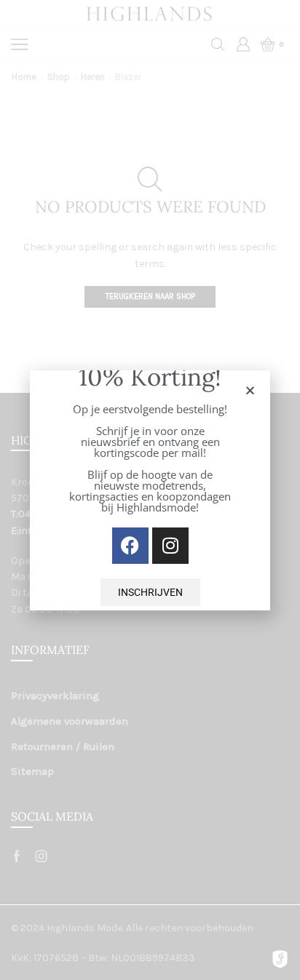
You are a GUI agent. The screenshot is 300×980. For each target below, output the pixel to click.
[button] (250, 390)
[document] (150, 490)
